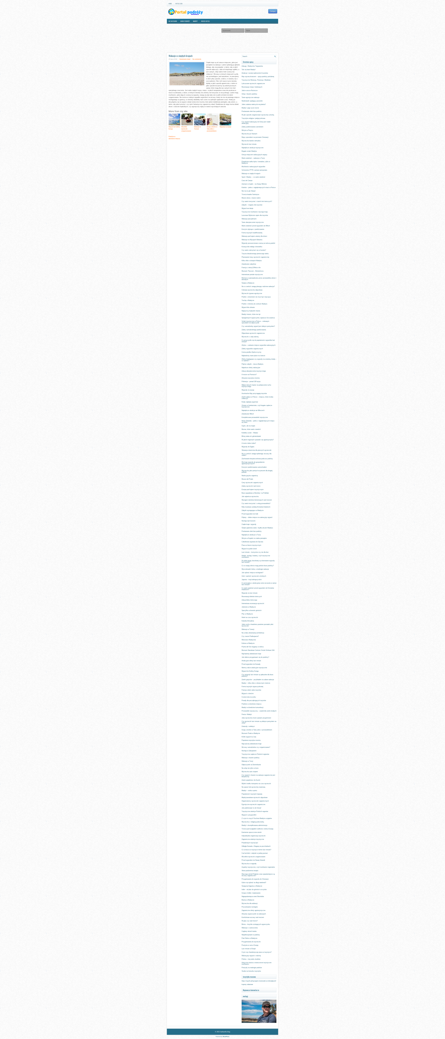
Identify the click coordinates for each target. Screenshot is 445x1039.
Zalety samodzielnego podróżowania (254, 330)
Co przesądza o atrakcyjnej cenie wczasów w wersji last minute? (259, 583)
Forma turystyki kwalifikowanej (252, 233)
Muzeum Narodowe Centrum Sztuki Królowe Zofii (258, 650)
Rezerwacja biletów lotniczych (252, 596)
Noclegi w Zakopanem (249, 751)
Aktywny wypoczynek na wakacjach (254, 914)
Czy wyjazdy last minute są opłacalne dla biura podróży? (257, 675)
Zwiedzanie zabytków (249, 264)
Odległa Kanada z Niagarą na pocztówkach (256, 846)
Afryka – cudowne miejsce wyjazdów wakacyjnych (258, 345)
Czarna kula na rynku (249, 697)
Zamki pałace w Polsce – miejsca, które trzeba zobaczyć (257, 397)
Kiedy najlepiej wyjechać (250, 402)
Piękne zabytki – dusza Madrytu (252, 364)
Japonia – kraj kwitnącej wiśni (252, 579)
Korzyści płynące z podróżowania (253, 229)
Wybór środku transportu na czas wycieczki (256, 783)
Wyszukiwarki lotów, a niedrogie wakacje (255, 569)
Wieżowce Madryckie (249, 640)
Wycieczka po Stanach (249, 134)
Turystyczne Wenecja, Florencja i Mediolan (256, 80)
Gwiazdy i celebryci (248, 726)
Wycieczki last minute (249, 144)
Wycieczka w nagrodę (249, 863)
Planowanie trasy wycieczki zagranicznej (255, 257)
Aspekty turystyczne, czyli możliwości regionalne (258, 867)
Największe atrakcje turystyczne (252, 148)
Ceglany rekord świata (249, 931)
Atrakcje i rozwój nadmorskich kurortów (255, 73)
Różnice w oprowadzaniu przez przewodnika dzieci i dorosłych (259, 278)
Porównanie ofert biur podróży (252, 111)
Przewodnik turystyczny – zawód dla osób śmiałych (259, 711)
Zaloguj (272, 11)
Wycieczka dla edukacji (249, 903)
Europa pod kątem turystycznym (253, 489)
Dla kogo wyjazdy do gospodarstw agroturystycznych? (253, 462)
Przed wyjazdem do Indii (250, 514)
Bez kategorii (173, 21)
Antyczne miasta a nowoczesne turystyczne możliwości (256, 963)
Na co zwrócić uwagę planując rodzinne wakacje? (258, 286)
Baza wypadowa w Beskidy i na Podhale (255, 493)
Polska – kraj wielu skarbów (251, 959)
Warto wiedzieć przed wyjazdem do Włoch (256, 226)
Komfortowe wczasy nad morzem (253, 917)
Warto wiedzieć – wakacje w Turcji (253, 158)
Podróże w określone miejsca (174, 137)
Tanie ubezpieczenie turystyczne (253, 222)
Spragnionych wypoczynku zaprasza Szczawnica (258, 318)
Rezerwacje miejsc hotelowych (252, 87)
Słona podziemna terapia (250, 870)
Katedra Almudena (248, 621)
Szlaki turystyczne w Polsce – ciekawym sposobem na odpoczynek (255, 322)
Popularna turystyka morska (251, 740)
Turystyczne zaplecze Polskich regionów (255, 754)
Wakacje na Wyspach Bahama (252, 240)
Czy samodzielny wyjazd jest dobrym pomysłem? (258, 326)
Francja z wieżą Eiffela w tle (251, 267)
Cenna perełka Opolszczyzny (251, 352)
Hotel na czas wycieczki (250, 617)
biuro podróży (185, 21)
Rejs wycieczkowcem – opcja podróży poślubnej (258, 76)
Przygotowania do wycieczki (251, 942)
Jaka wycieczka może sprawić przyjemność (256, 718)
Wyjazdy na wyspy (225, 127)
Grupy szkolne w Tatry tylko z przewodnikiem (212, 129)
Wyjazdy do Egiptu (248, 447)
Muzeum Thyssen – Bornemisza (252, 271)
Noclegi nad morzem (248, 521)
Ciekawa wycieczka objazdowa (252, 290)
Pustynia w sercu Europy (250, 945)
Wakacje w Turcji (247, 761)
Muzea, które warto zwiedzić (251, 429)
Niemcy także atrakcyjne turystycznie (254, 667)
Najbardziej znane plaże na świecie (253, 355)
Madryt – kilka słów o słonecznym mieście (256, 683)
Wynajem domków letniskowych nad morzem (257, 500)
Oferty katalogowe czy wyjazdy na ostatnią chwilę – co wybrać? (259, 359)
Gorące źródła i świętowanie (251, 893)
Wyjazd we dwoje (247, 208)
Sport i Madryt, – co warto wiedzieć (253, 177)
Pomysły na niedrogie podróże (252, 967)
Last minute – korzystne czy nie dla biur (255, 552)
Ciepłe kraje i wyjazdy (249, 524)
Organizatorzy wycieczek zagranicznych (255, 801)
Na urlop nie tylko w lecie (250, 768)
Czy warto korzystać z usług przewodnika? (256, 503)
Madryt (195, 21)
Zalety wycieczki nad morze (251, 486)
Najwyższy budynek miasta (251, 311)
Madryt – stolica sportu (249, 790)
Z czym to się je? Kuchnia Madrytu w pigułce (257, 818)
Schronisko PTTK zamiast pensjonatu (254, 170)
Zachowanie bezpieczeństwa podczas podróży (257, 459)
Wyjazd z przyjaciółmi (249, 815)
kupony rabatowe (247, 984)
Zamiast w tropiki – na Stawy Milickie (254, 184)
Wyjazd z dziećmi (248, 693)
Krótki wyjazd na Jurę (249, 737)
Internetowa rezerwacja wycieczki (253, 603)
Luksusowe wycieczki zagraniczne (253, 83)
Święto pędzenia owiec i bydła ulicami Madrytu (257, 528)
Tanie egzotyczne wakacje (250, 97)
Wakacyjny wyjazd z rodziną (251, 955)
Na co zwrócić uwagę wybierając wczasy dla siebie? (256, 454)
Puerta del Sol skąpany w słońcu (253, 647)
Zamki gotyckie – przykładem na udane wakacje (258, 679)
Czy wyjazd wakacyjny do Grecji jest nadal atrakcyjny (256, 122)
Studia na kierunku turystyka (251, 971)
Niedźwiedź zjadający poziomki (252, 101)
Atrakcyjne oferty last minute (251, 661)
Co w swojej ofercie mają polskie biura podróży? (258, 565)
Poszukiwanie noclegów (250, 907)
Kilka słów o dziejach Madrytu (252, 260)
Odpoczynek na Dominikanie (251, 764)
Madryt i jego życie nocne (250, 108)
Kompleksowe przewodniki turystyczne (255, 417)
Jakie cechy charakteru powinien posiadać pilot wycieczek (257, 625)
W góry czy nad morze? (250, 921)
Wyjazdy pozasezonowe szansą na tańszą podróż (258, 243)
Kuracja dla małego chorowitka (252, 247)
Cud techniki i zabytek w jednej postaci (255, 853)
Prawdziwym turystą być (250, 843)
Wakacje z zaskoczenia (250, 928)
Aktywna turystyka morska (251, 378)
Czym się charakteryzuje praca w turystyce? (257, 952)
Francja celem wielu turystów (251, 690)
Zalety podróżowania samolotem (252, 127)
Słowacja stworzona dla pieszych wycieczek (256, 450)
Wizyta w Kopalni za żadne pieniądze (254, 538)
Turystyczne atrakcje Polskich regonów (255, 811)
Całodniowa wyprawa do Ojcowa (252, 542)
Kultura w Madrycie (248, 643)
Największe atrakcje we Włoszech (253, 410)
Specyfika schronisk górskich (251, 610)
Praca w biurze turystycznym (251, 545)
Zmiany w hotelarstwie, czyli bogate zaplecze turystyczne (257, 406)
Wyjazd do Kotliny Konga (174, 128)
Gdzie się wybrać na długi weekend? (254, 882)
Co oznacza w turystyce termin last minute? (256, 850)
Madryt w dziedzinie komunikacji (252, 707)
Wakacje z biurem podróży (250, 758)
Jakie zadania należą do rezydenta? (254, 104)
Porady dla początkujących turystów (254, 700)
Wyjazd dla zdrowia (248, 307)
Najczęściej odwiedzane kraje (251, 744)
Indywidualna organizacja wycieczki (253, 836)
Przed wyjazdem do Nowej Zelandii (253, 860)
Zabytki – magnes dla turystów (252, 205)
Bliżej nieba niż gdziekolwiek (251, 436)
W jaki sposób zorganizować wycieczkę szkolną (258, 115)
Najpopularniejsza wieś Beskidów (253, 896)
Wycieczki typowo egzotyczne (252, 293)
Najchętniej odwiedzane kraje (251, 654)
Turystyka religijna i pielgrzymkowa (253, 118)
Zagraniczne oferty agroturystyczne (253, 910)
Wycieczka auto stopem (250, 771)
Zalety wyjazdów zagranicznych (252, 349)
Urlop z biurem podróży (249, 94)
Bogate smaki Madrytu (249, 151)
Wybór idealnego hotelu (176, 26)
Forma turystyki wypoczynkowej (252, 686)
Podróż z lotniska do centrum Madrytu (254, 304)
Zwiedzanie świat (192, 26)
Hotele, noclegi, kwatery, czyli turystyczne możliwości (256, 556)
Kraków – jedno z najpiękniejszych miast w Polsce (259, 187)
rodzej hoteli (205, 21)
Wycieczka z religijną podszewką (253, 822)
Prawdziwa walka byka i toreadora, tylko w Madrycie (256, 162)
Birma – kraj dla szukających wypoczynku (256, 924)
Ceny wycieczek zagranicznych (252, 482)
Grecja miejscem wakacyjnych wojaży (254, 154)
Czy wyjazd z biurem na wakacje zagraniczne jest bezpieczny (258, 775)
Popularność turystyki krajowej (252, 794)
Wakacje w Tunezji (197, 128)
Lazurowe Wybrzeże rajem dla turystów (255, 215)
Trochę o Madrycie (248, 300)
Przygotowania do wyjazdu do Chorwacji (255, 879)
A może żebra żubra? (249, 443)
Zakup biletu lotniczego (249, 600)
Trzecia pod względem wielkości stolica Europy (257, 829)
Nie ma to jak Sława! (249, 191)
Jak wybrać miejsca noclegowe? (252, 572)
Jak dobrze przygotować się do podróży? (255, 657)
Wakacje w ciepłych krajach (251, 173)
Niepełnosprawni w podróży (251, 935)
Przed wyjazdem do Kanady (251, 664)
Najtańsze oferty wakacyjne (251, 367)
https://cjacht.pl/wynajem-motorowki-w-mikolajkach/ (259, 981)
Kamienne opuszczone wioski (252, 832)
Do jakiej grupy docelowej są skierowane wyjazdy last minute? (258, 561)
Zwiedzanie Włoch (248, 414)
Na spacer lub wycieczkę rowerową (253, 787)
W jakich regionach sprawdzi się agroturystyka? (258, 440)
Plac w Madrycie (247, 614)
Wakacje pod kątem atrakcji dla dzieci (254, 236)
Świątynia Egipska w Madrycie (252, 886)
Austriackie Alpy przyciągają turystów (254, 393)
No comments (196, 59)
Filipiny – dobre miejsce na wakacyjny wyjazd (257, 517)
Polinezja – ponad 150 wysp (251, 381)
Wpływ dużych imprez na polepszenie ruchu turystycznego (256, 385)
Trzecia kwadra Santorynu (250, 194)
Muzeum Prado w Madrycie (251, 733)
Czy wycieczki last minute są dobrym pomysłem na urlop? (259, 722)
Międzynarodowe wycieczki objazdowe (254, 797)
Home (170, 4)
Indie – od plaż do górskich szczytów (254, 889)
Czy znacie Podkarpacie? (250, 636)
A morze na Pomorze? (249, 374)
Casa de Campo (247, 180)
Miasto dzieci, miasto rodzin (251, 198)
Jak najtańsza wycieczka (250, 496)
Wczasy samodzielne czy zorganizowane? (256, 747)
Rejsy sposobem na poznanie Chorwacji (255, 137)
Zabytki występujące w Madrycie (253, 510)
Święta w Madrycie (248, 283)
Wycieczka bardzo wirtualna (251, 141)
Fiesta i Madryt (247, 714)
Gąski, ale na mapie (248, 426)
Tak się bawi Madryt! (249, 69)
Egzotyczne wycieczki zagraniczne (253, 804)
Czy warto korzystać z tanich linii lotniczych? (257, 201)
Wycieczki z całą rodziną (250, 337)
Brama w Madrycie (248, 900)
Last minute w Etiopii (249, 949)
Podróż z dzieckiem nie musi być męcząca (256, 297)
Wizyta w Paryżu (247, 130)
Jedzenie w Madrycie (249, 607)
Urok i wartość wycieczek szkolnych (254, 576)
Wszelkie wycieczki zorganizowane (186, 129)
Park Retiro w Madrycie (249, 938)
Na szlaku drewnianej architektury (253, 633)
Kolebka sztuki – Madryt (250, 433)
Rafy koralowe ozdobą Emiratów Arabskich (256, 507)
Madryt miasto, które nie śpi (251, 314)
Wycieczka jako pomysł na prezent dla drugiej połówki (257, 471)
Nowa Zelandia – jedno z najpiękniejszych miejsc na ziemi (258, 421)
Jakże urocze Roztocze (249, 90)
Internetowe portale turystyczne (252, 274)
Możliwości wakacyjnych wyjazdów (253, 166)
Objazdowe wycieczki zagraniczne (253, 333)
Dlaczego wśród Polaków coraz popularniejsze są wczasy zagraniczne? (258, 874)
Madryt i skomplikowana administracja (254, 825)
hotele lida (178, 4)
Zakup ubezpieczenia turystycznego (254, 371)
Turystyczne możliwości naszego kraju (255, 212)
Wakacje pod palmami (249, 219)
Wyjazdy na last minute (249, 593)
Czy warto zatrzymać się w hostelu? (254, 250)
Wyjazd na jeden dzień (249, 549)
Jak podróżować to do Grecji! (251, 808)
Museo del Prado (247, 479)
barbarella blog (225, 1032)
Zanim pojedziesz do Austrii (251, 780)
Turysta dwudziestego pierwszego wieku (255, 253)
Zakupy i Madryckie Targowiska (252, 66)
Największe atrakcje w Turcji (251, 535)
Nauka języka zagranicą (250, 475)
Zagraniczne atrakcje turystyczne (253, 839)
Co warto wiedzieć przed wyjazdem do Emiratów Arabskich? (258, 588)
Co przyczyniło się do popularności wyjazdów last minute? (258, 341)
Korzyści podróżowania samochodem (254, 467)
